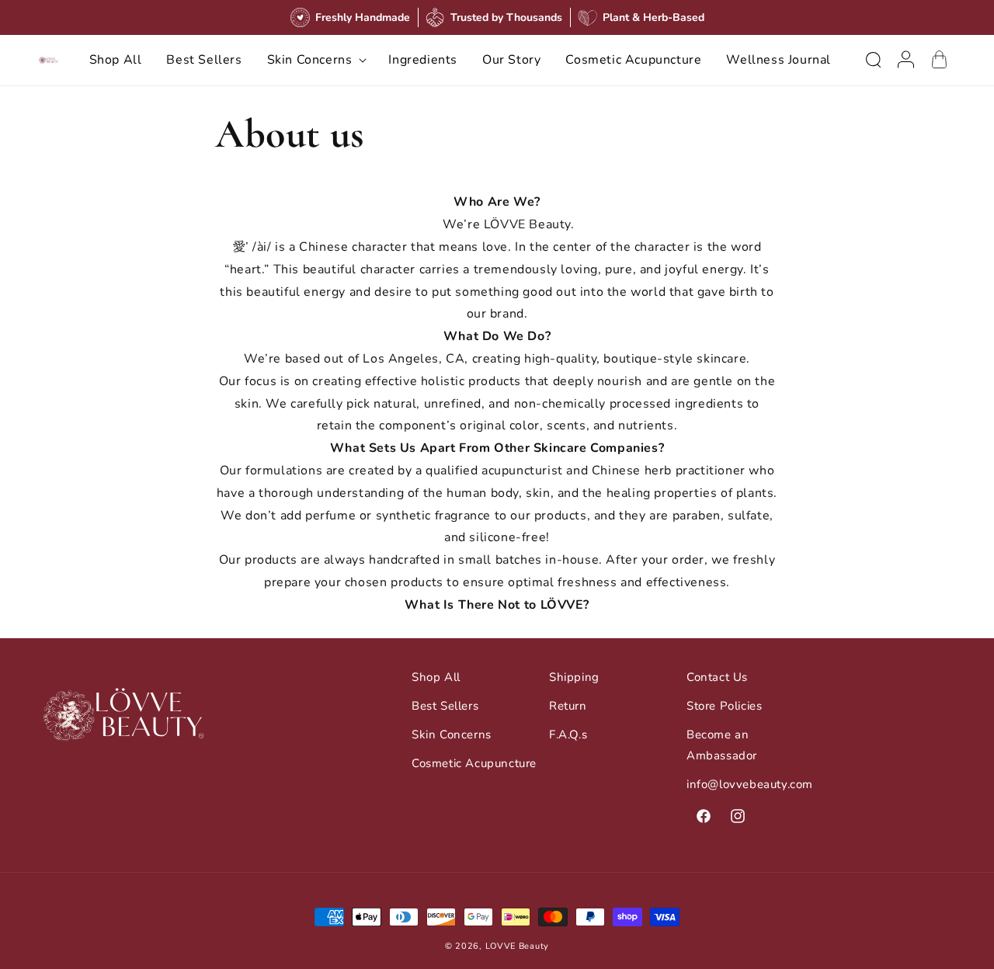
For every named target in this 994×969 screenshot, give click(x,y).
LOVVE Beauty (517, 946)
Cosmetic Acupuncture (474, 763)
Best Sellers (445, 706)
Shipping (574, 677)
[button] (316, 60)
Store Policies (724, 706)
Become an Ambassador (721, 745)
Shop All (436, 677)
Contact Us (717, 677)
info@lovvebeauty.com (749, 784)
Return (568, 706)
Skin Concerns (452, 734)
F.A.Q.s (568, 734)
